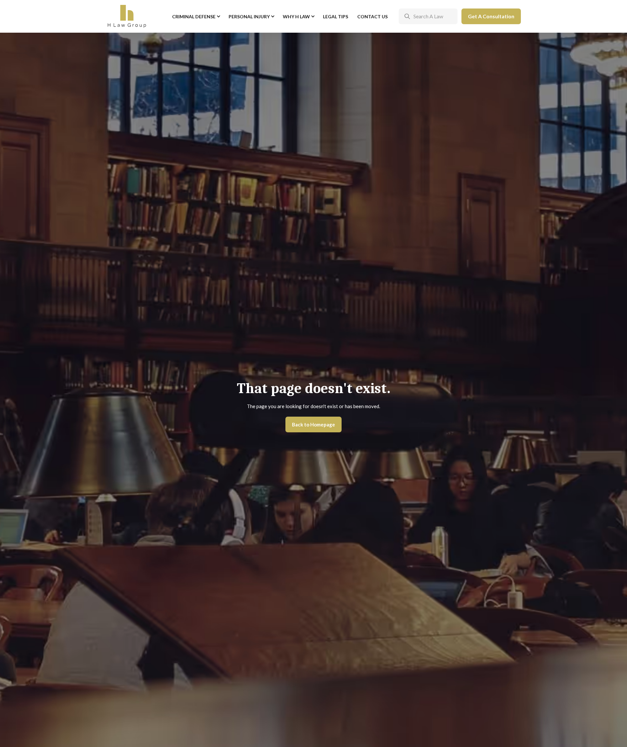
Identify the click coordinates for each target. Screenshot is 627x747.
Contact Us (372, 16)
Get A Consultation (491, 16)
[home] (127, 16)
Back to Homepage (313, 424)
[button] (196, 16)
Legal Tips (335, 16)
